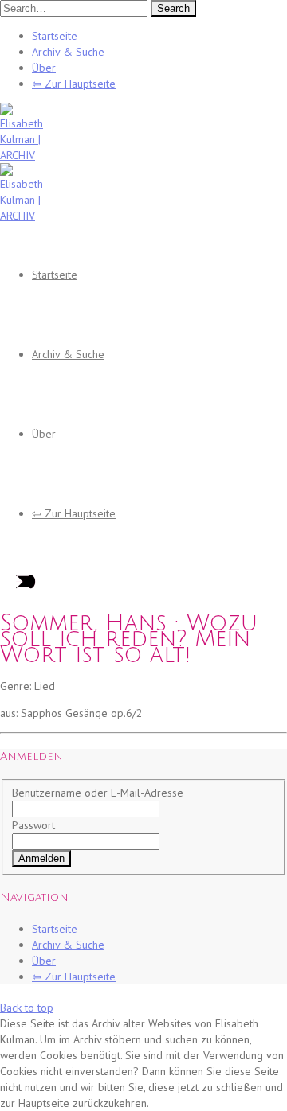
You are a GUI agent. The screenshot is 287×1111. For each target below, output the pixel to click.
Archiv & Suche (68, 52)
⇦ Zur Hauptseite (74, 83)
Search (173, 8)
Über (44, 67)
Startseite (54, 36)
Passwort (33, 825)
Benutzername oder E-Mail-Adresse (97, 792)
